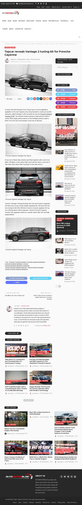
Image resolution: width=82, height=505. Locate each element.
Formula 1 (33, 353)
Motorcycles (53, 21)
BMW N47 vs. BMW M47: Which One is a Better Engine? (41, 458)
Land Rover (59, 449)
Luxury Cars (60, 131)
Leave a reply (12, 333)
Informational (69, 218)
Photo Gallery (14, 381)
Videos (64, 133)
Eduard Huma (10, 433)
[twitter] (67, 94)
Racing (33, 355)
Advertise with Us (67, 7)
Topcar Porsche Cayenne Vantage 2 (16, 269)
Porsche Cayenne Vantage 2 (36, 262)
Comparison (60, 218)
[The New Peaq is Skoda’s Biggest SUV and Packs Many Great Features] (60, 197)
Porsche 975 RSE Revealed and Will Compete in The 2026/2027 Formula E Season (40, 361)
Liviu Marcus (11, 366)
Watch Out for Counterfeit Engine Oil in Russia (14, 429)
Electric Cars (41, 351)
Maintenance (59, 423)
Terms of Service (71, 502)
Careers (48, 7)
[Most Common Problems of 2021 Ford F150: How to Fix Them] (16, 448)
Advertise (19, 29)
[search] (79, 37)
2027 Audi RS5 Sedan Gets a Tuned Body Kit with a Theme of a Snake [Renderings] (16, 388)
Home (4, 21)
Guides (63, 421)
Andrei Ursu (14, 59)
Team (42, 7)
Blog (9, 21)
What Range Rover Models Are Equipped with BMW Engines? (65, 458)
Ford (7, 453)
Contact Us (76, 7)
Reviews (21, 21)
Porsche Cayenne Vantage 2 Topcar (16, 264)
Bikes (45, 21)
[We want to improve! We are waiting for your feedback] (60, 185)
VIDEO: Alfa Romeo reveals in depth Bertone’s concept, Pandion (42, 297)
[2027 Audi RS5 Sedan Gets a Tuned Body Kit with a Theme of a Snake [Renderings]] (16, 378)
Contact (28, 29)
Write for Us (46, 502)
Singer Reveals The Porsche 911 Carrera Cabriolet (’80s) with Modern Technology (40, 388)
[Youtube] (67, 107)
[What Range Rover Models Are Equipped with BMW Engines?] (60, 261)
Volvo (8, 355)
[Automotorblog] (10, 12)
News (15, 21)
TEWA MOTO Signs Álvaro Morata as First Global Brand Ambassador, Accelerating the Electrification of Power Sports (70, 171)
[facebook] (67, 90)
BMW (32, 453)
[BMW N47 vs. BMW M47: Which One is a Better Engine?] (41, 448)
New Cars (30, 21)
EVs (72, 21)
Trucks (38, 21)
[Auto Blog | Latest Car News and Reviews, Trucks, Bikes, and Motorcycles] (19, 476)
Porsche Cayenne (20, 262)
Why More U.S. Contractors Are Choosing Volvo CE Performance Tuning (15, 361)
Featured (45, 381)
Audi (7, 381)
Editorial (31, 502)
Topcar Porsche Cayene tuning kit (16, 267)
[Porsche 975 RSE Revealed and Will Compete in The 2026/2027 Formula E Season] (41, 350)
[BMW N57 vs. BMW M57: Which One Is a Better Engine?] (60, 251)
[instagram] (67, 103)
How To (69, 421)
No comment (36, 59)
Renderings (23, 381)
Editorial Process (56, 7)
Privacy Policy (61, 502)
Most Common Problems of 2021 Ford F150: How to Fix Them (14, 459)
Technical (64, 21)
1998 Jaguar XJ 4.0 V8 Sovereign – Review (65, 138)
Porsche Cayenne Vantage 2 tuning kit (17, 265)
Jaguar (59, 130)
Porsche (7, 47)
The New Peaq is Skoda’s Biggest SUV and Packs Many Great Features (70, 199)
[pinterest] (67, 98)
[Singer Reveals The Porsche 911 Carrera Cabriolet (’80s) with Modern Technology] (41, 378)
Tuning (5, 29)
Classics (38, 381)
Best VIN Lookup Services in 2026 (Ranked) (63, 225)
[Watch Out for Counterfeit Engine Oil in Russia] (16, 419)
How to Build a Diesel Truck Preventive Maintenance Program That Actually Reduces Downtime (64, 430)
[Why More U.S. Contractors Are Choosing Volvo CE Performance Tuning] (16, 350)
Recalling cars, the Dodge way (14, 295)
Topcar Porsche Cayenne (35, 267)
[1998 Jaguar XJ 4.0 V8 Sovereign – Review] (60, 240)
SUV (57, 453)
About (38, 7)
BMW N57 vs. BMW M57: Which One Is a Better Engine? (70, 251)
